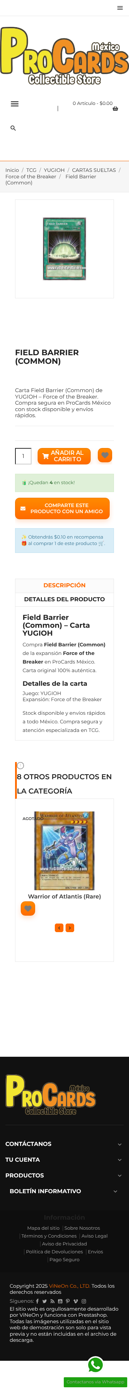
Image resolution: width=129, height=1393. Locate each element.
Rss (52, 1301)
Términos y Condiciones (49, 1236)
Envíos (95, 1252)
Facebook (37, 1301)
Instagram (84, 1301)
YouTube (60, 1301)
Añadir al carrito (67, 456)
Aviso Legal (94, 1236)
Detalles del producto (64, 599)
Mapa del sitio (43, 1228)
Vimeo (75, 1301)
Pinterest (68, 1301)
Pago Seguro (64, 1260)
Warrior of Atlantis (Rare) (64, 896)
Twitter (44, 1301)
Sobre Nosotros (82, 1228)
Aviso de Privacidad (64, 1244)
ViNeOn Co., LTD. (69, 1286)
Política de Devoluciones (54, 1252)
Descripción (64, 585)
